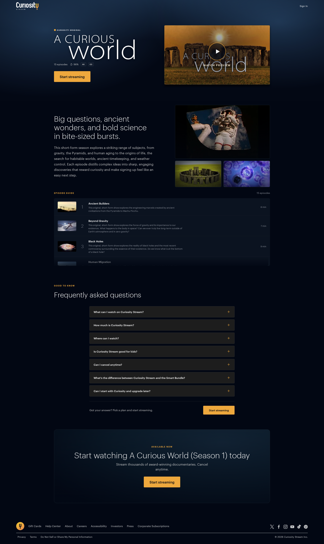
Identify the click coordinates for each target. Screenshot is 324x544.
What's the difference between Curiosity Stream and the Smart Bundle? (139, 378)
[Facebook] (278, 526)
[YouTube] (292, 526)
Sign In (304, 6)
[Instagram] (285, 526)
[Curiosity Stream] (27, 6)
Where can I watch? (106, 338)
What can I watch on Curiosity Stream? (119, 312)
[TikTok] (299, 526)
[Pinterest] (305, 526)
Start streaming (72, 76)
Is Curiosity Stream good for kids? (115, 351)
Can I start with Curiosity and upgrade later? (122, 391)
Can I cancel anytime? (108, 364)
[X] (272, 526)
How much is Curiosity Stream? (114, 325)
